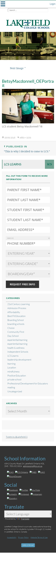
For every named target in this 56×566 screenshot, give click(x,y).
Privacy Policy (23, 537)
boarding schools (15, 324)
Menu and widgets (2, 3)
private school (14, 379)
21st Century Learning (18, 304)
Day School (13, 336)
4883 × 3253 (25, 137)
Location (11, 367)
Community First (15, 332)
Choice (10, 328)
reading (11, 387)
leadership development (19, 359)
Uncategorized (14, 391)
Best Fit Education (16, 316)
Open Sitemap (28, 545)
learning (11, 363)
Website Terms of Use (39, 537)
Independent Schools (17, 351)
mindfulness (13, 371)
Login (52, 3)
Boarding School (15, 320)
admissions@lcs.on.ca (32, 466)
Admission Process (16, 308)
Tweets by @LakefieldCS (16, 436)
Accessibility (11, 537)
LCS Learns (12, 164)
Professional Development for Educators (27, 383)
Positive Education (16, 375)
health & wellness (15, 348)
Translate (25, 518)
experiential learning (17, 340)
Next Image (17, 68)
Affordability (13, 312)
